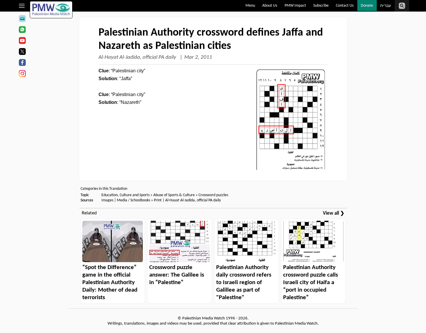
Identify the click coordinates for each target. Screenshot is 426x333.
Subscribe (321, 5)
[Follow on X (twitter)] (22, 52)
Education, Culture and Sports (125, 195)
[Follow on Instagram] (22, 74)
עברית (385, 6)
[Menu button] (22, 6)
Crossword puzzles (213, 195)
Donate (367, 5)
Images (107, 200)
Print (158, 200)
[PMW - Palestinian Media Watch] (51, 9)
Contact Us (345, 5)
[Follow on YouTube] (22, 41)
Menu (250, 5)
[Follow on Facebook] (22, 63)
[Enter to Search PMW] (402, 6)
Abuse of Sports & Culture (174, 195)
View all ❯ (333, 213)
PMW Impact (295, 5)
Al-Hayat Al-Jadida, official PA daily (138, 57)
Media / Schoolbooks (133, 200)
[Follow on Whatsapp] (22, 30)
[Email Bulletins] (22, 19)
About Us (269, 5)
